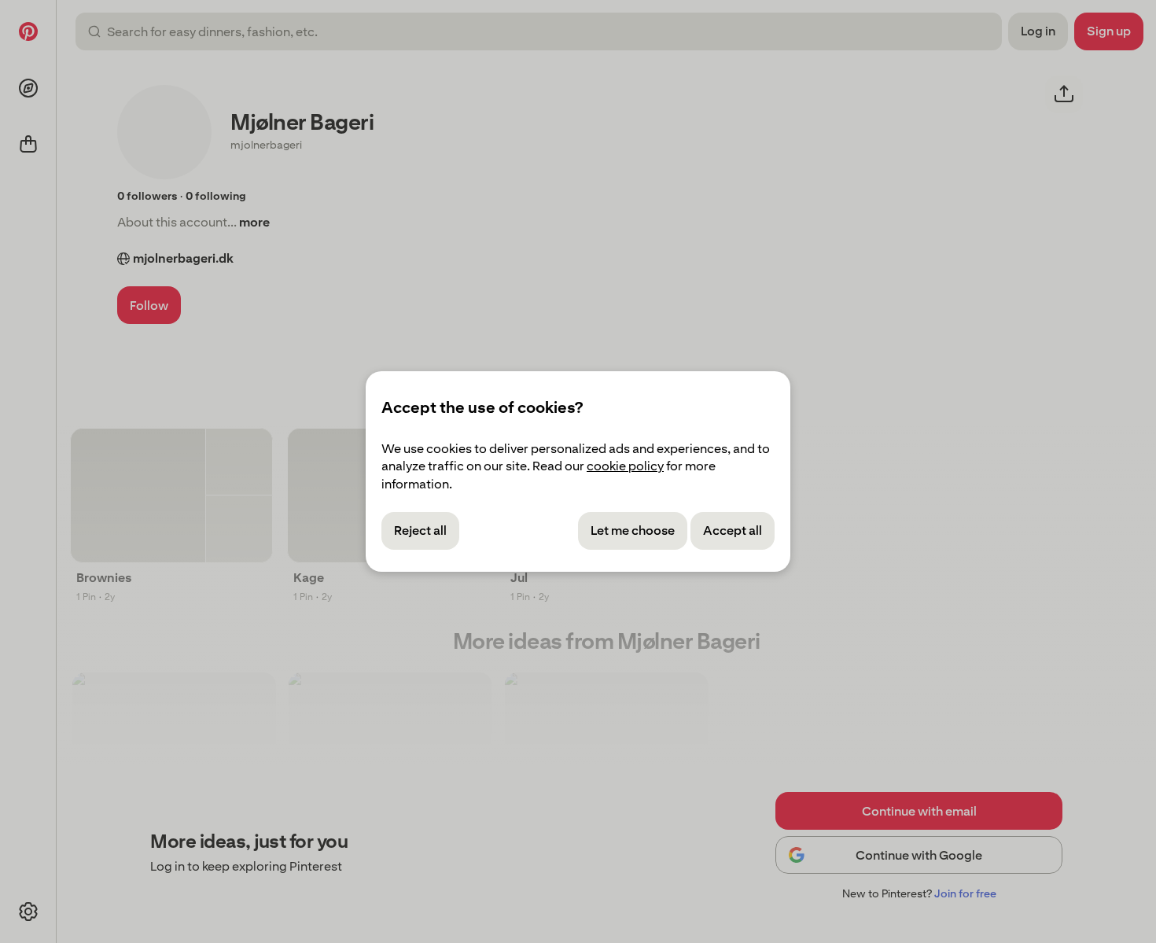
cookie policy (625, 466)
